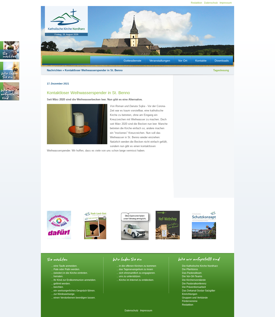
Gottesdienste (132, 60)
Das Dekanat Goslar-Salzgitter (198, 290)
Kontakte (201, 60)
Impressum (226, 2)
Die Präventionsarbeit (194, 287)
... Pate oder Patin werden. (65, 269)
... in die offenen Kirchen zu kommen (136, 266)
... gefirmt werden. (60, 283)
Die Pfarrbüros (190, 269)
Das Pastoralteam (192, 273)
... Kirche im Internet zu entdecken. (135, 280)
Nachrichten (54, 70)
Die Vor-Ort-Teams (192, 276)
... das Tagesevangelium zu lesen (135, 269)
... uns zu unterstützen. (129, 276)
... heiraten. (57, 276)
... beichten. (57, 287)
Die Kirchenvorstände (194, 280)
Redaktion (196, 2)
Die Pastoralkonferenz (194, 283)
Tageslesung (221, 70)
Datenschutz (211, 2)
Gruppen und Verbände (195, 297)
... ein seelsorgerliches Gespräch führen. (73, 290)
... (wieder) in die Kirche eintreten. (69, 273)
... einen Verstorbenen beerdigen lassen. (73, 297)
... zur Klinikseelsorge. (63, 294)
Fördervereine (189, 301)
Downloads (222, 60)
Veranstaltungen (159, 60)
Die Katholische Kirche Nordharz (200, 266)
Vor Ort (182, 60)
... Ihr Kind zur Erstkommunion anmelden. (73, 280)
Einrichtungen (189, 294)
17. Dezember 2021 (58, 83)
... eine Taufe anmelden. (64, 266)
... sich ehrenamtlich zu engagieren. (136, 273)
